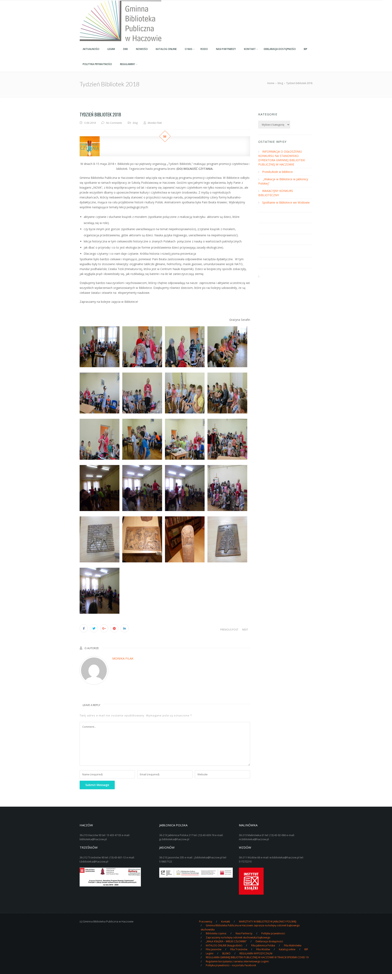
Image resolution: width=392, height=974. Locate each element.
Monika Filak (123, 658)
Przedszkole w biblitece (277, 172)
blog (135, 123)
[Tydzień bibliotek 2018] (165, 146)
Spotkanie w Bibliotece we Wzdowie (286, 202)
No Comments (114, 123)
